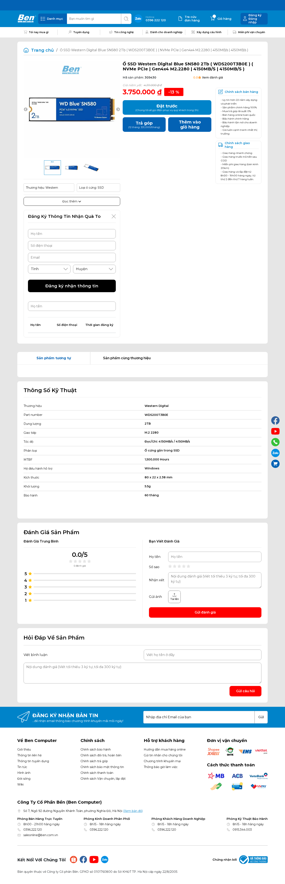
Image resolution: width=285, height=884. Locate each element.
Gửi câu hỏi (245, 691)
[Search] (126, 19)
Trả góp (144, 125)
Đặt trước (166, 107)
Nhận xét (156, 580)
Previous (26, 109)
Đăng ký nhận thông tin (71, 285)
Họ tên (154, 557)
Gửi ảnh (155, 596)
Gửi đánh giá (205, 612)
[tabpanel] (142, 371)
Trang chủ (42, 50)
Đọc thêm (70, 201)
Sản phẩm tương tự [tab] (54, 358)
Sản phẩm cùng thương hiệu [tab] (127, 358)
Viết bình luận (35, 655)
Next (118, 109)
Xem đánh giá (212, 77)
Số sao (154, 567)
